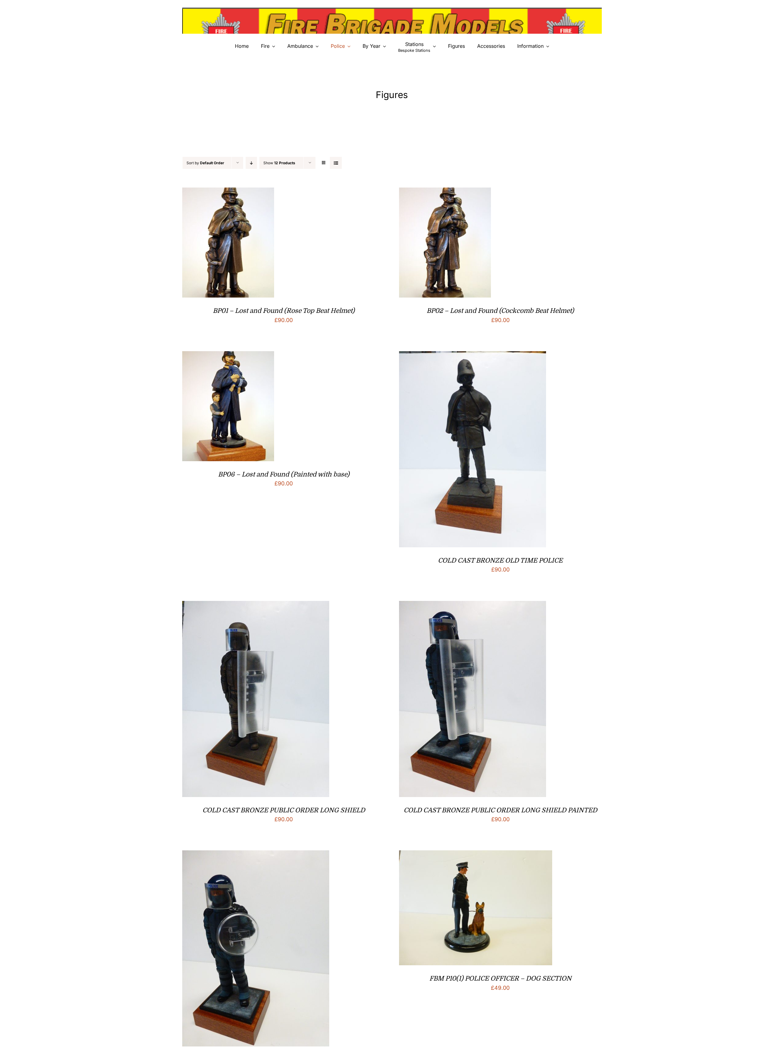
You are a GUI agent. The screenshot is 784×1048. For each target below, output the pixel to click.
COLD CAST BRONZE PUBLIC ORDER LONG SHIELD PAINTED (500, 810)
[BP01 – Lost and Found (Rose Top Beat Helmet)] (228, 192)
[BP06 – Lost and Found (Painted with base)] (228, 356)
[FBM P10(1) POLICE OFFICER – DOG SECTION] (475, 855)
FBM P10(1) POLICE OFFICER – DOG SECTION (500, 978)
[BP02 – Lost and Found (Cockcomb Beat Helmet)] (445, 192)
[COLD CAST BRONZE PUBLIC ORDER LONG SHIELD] (255, 605)
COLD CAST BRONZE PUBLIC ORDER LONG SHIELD (283, 810)
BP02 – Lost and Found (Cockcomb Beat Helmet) (500, 310)
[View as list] (336, 163)
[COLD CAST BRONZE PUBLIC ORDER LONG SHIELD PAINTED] (472, 605)
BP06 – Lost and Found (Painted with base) (283, 474)
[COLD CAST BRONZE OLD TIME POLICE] (472, 356)
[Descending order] (251, 163)
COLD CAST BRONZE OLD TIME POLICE (500, 560)
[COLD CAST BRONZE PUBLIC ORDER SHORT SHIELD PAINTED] (255, 855)
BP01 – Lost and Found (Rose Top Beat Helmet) (284, 310)
